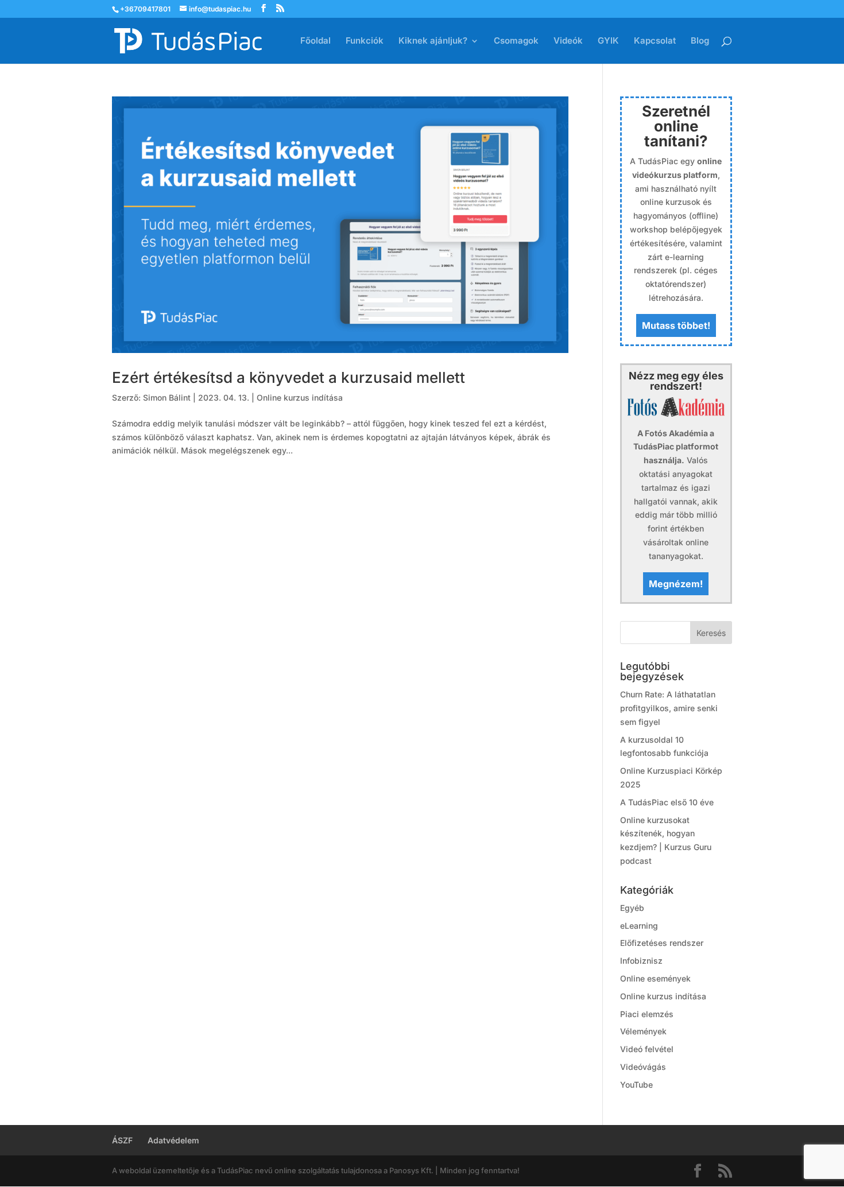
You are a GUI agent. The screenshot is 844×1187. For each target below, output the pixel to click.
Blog (700, 41)
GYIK (608, 41)
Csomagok (516, 41)
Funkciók (365, 41)
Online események (655, 978)
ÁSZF (122, 1140)
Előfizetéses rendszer (661, 943)
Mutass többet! (676, 325)
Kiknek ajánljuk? (432, 41)
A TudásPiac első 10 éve (667, 802)
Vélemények (643, 1031)
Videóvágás (643, 1067)
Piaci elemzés (646, 1014)
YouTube (636, 1084)
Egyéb (632, 908)
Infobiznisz (641, 960)
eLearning (639, 925)
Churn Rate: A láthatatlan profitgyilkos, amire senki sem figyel (669, 708)
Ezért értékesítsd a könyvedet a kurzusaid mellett (288, 377)
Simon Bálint (167, 397)
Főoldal (315, 41)
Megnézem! (676, 583)
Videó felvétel (646, 1049)
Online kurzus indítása (300, 397)
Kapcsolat (655, 41)
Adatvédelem (173, 1140)
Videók (568, 41)
